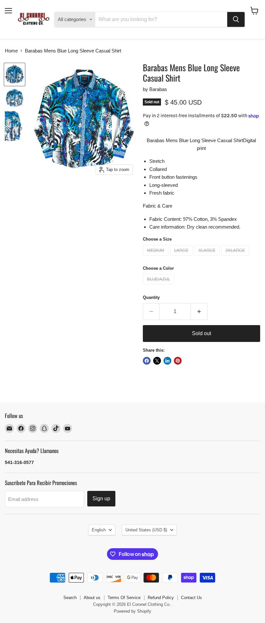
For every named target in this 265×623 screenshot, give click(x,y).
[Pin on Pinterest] (178, 361)
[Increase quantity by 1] (199, 311)
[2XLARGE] (236, 257)
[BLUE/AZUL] (159, 286)
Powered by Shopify (132, 611)
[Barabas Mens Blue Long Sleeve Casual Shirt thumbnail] (14, 74)
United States (146, 529)
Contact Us (191, 597)
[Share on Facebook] (147, 361)
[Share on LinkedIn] (167, 361)
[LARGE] (182, 257)
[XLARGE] (207, 257)
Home (11, 50)
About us (92, 597)
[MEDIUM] (156, 257)
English (99, 529)
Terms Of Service (124, 597)
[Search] (236, 19)
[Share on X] (157, 361)
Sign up (101, 498)
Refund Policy (161, 597)
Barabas (158, 89)
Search (70, 597)
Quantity (151, 297)
